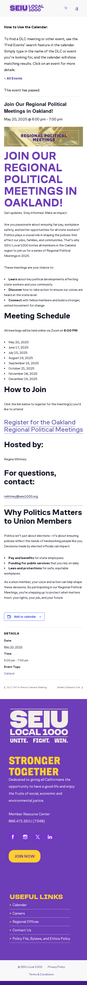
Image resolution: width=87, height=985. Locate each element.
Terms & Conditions (41, 974)
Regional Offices (26, 921)
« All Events (13, 78)
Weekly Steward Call (69, 687)
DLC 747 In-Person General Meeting (26, 687)
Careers (19, 913)
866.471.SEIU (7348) (27, 821)
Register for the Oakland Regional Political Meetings (43, 425)
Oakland (9, 673)
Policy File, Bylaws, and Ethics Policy (41, 938)
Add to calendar (25, 616)
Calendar (20, 905)
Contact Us (22, 930)
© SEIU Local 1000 (30, 967)
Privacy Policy (56, 967)
